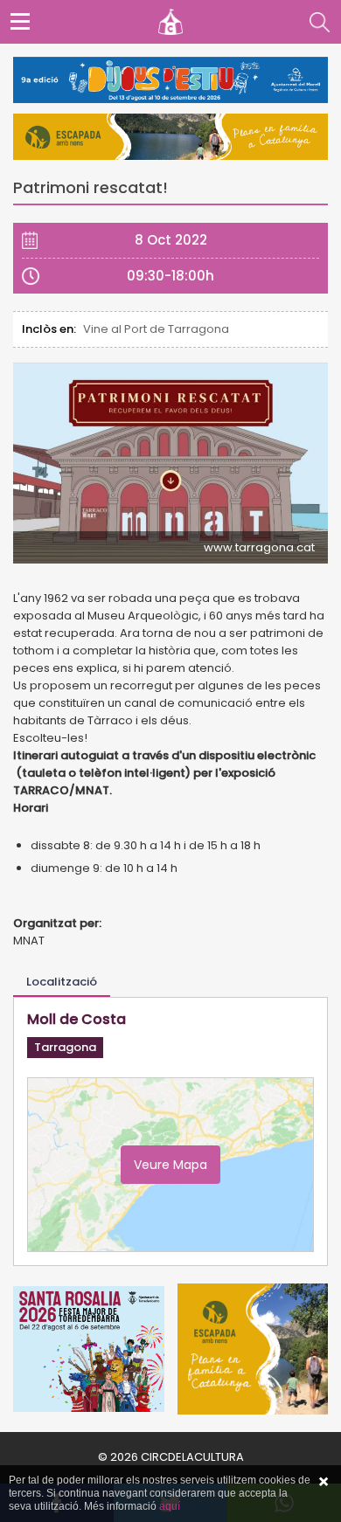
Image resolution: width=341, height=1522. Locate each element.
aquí (169, 1506)
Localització (61, 981)
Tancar (324, 1482)
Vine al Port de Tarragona (156, 329)
